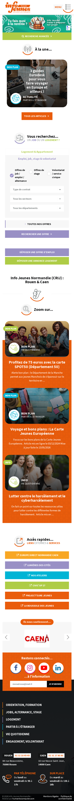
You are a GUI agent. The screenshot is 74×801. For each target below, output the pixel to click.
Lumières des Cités (38, 565)
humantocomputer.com (23, 798)
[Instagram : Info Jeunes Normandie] (30, 668)
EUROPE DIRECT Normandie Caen (38, 555)
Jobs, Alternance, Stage (24, 712)
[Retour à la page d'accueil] (18, 7)
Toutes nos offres (39, 224)
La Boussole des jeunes (39, 605)
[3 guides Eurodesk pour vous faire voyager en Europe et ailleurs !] (37, 83)
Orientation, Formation (24, 705)
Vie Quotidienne (17, 734)
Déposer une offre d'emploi (37, 252)
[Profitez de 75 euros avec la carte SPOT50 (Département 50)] (37, 339)
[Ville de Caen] (37, 638)
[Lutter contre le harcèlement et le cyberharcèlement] (37, 473)
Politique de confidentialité (65, 797)
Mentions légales (51, 796)
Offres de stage (39, 171)
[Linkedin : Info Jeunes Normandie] (58, 668)
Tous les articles (35, 116)
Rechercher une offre (35, 234)
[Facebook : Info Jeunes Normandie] (16, 668)
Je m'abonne (55, 684)
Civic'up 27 (38, 585)
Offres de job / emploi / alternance (20, 175)
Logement (13, 719)
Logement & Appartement (37, 151)
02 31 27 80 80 (55, 755)
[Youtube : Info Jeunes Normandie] (44, 668)
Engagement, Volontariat (25, 741)
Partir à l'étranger (20, 727)
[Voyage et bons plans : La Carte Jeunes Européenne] (37, 406)
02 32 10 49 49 (22, 755)
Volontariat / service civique (58, 173)
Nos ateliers (39, 575)
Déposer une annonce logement (37, 260)
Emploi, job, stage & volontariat (37, 158)
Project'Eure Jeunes (38, 595)
